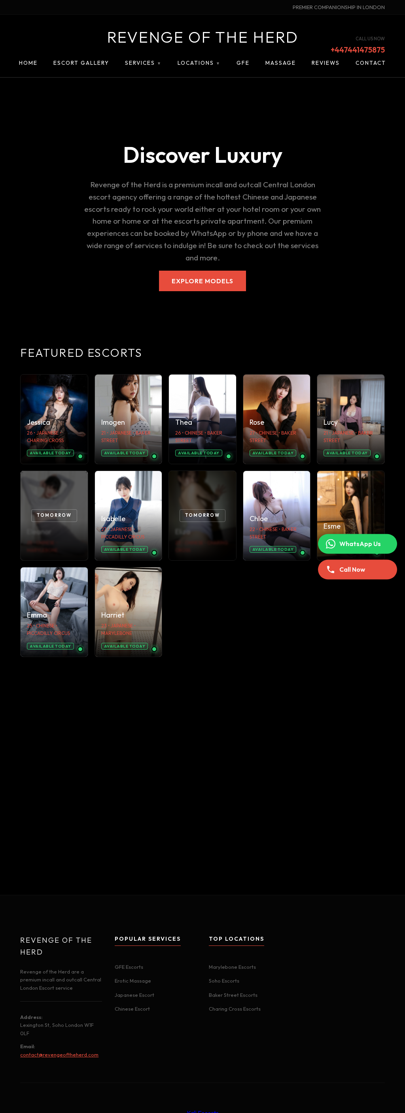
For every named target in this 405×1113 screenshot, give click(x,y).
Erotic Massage (133, 980)
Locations (199, 62)
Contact (371, 62)
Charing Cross (45, 440)
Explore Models (202, 281)
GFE (243, 62)
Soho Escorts (224, 980)
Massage (280, 62)
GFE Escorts (129, 967)
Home (28, 62)
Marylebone (116, 633)
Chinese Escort (132, 1009)
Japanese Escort (134, 995)
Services (143, 62)
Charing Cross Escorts (235, 1009)
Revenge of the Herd (202, 37)
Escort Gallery (81, 62)
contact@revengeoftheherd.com (59, 1054)
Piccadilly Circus (122, 537)
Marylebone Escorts (232, 967)
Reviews (326, 62)
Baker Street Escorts (233, 995)
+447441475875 (358, 50)
